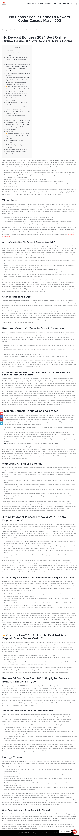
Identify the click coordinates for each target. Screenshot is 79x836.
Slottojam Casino (11, 129)
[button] (74, 831)
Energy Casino (10, 100)
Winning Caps (10, 131)
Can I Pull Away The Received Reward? (18, 120)
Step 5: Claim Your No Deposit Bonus (17, 122)
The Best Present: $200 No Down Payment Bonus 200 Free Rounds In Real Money (17, 136)
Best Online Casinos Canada (14, 140)
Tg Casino (9, 142)
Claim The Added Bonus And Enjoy (17, 57)
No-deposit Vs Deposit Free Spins (16, 149)
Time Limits (9, 51)
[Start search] (76, 3)
